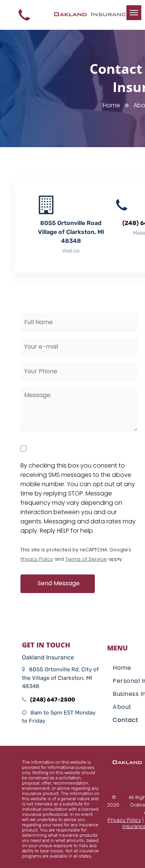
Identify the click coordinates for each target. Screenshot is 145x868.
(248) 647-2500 (52, 699)
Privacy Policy (36, 559)
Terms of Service (86, 559)
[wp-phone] (24, 22)
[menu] (133, 12)
